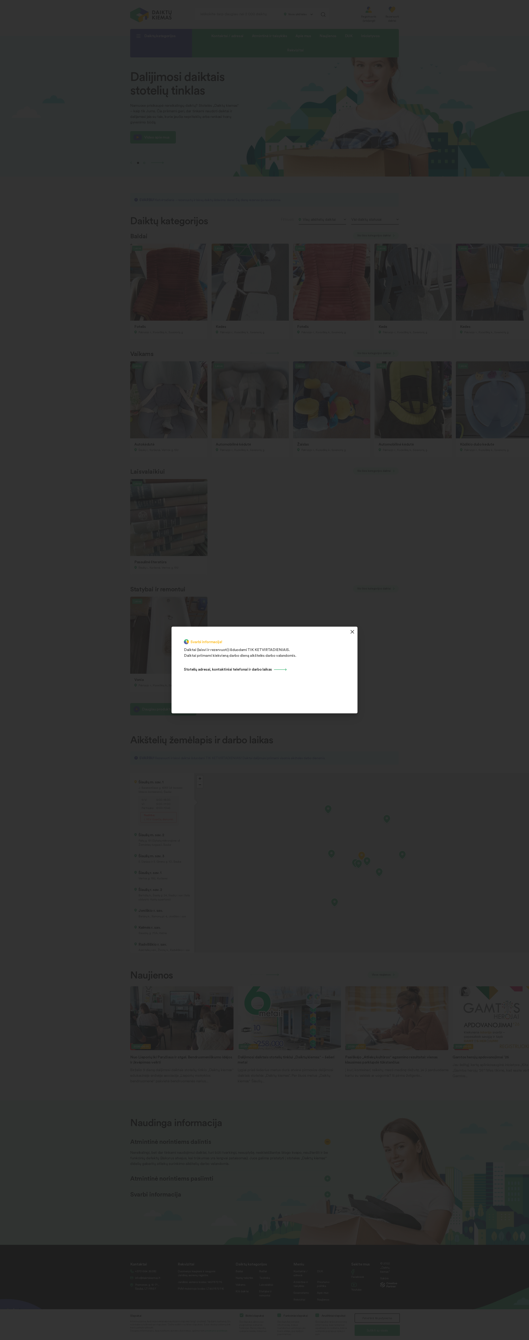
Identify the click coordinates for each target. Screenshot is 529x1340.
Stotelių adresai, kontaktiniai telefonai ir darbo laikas (228, 669)
